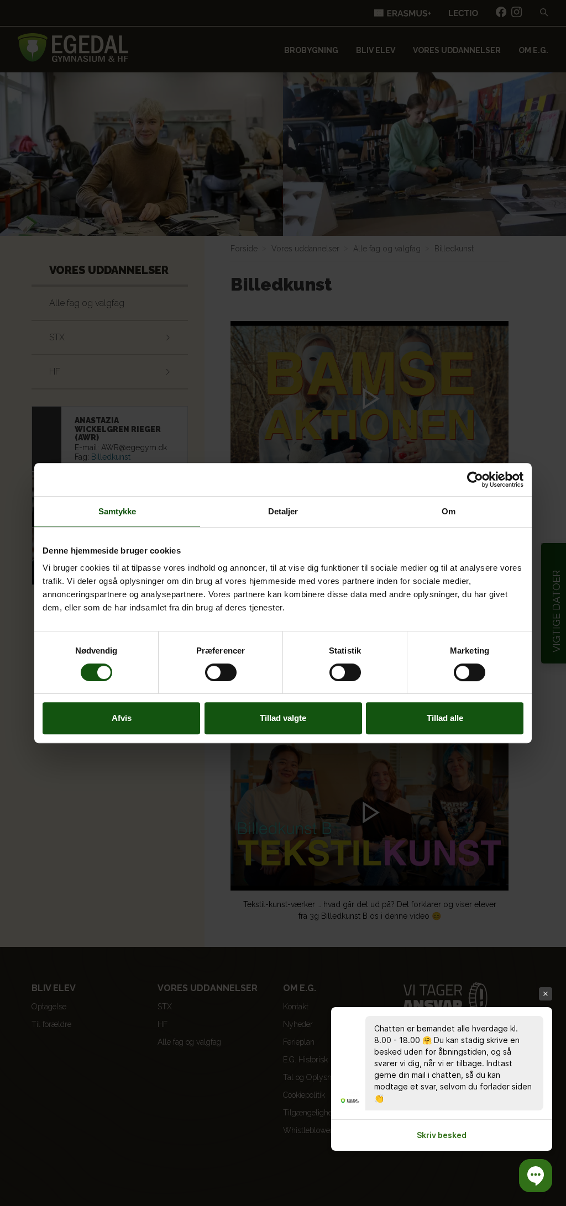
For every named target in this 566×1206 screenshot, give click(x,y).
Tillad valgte (283, 718)
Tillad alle (445, 718)
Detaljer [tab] (283, 511)
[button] (535, 1175)
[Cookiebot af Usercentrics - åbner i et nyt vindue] (475, 479)
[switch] (221, 672)
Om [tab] (448, 511)
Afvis (122, 718)
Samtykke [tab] (117, 511)
